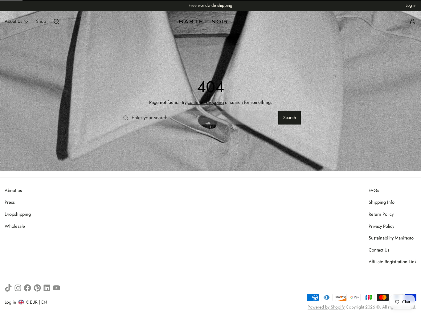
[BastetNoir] (203, 21)
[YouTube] (56, 288)
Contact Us (379, 250)
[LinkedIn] (47, 288)
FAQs (374, 190)
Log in (411, 5)
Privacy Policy (381, 226)
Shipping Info (381, 202)
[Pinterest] (37, 288)
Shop (41, 21)
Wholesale (15, 226)
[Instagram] (18, 288)
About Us (13, 21)
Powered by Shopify (326, 307)
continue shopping (206, 102)
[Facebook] (27, 288)
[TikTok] (8, 288)
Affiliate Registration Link (392, 261)
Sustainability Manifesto (391, 238)
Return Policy (381, 214)
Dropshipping (18, 214)
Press (10, 202)
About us (13, 190)
